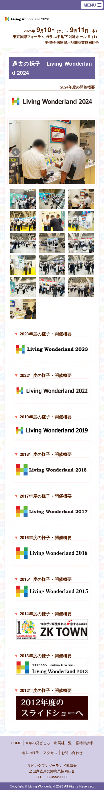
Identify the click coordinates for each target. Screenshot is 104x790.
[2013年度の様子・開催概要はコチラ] (52, 671)
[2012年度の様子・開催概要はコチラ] (52, 716)
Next (88, 152)
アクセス (50, 752)
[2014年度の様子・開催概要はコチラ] (52, 636)
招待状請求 (84, 742)
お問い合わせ (72, 752)
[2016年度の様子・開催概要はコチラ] (52, 560)
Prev (16, 152)
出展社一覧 (63, 742)
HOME (16, 742)
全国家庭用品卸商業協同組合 (52, 771)
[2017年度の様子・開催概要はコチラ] (52, 518)
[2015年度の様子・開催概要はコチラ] (52, 594)
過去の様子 (30, 752)
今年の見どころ (37, 742)
